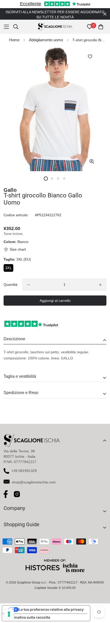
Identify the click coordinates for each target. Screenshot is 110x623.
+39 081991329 (24, 466)
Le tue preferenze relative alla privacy (51, 604)
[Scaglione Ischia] (55, 22)
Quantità (10, 279)
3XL (8, 263)
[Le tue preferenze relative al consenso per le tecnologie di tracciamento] (9, 614)
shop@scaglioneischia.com (34, 477)
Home (14, 35)
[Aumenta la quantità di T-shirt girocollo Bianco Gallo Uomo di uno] (100, 280)
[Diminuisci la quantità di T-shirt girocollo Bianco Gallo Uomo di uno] (29, 280)
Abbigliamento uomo (46, 35)
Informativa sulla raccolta (28, 612)
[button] (15, 244)
